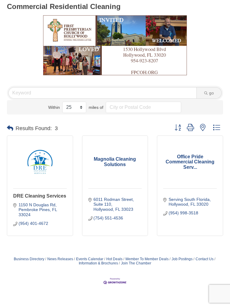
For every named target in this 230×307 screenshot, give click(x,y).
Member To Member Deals (147, 259)
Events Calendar (89, 259)
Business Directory (29, 259)
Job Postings (182, 259)
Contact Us (205, 259)
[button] (10, 128)
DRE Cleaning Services (39, 195)
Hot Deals (114, 259)
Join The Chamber (136, 263)
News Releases (60, 259)
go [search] (211, 93)
